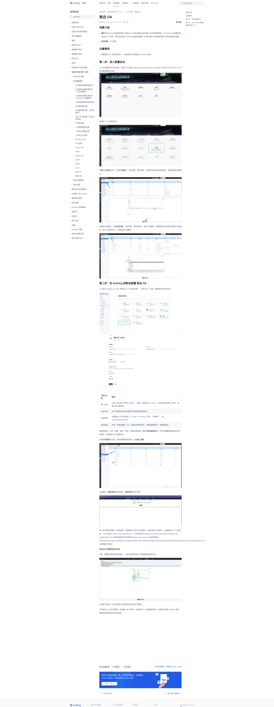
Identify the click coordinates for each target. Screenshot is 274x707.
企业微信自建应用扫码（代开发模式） (84, 90)
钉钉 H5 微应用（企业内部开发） (84, 118)
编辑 (180, 22)
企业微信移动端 (81, 106)
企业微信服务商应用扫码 (84, 102)
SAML (77, 164)
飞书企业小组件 (81, 135)
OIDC (77, 151)
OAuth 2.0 (79, 156)
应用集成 (135, 3)
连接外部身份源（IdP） (115, 12)
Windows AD (80, 139)
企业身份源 (129, 12)
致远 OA (78, 176)
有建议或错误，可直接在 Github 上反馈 (168, 666)
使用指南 (116, 3)
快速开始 (102, 3)
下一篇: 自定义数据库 (172, 693)
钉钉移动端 (79, 123)
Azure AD (79, 147)
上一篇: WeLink (107, 693)
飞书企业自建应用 (82, 131)
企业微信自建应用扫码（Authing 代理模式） (84, 97)
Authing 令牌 (77, 229)
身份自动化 (145, 3)
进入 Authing (109, 683)
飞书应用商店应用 (82, 127)
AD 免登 (78, 143)
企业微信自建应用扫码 (84, 85)
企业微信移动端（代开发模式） (84, 111)
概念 (109, 3)
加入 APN (154, 3)
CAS (77, 168)
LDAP (77, 160)
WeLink (78, 172)
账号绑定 (76, 185)
